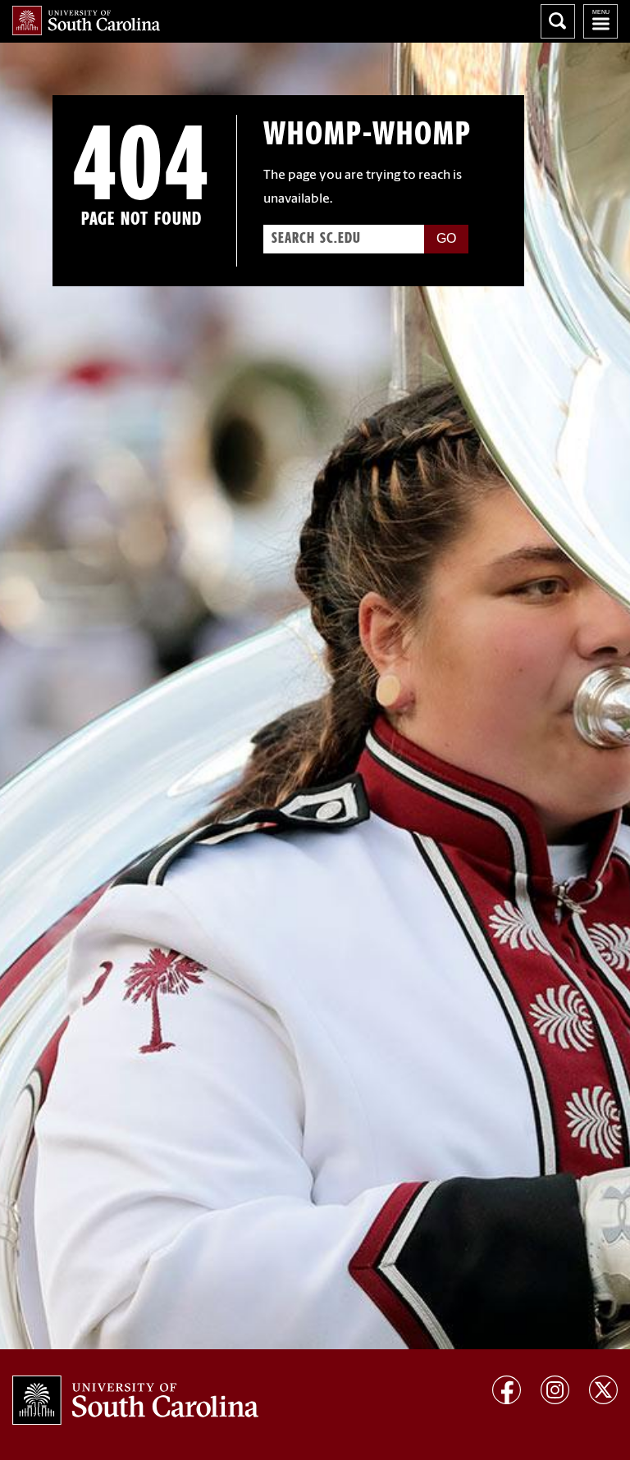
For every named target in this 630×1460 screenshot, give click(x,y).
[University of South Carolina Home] (86, 20)
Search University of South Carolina (558, 21)
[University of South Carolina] (135, 1400)
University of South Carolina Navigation (600, 21)
